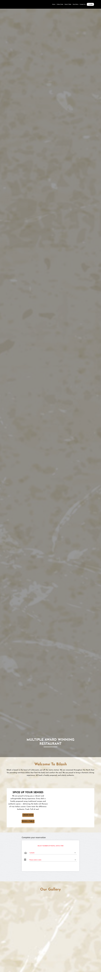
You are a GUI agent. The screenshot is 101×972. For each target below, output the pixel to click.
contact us (83, 4)
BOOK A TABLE (28, 821)
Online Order (60, 4)
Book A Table (68, 4)
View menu (75, 4)
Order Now (28, 815)
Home (53, 4)
